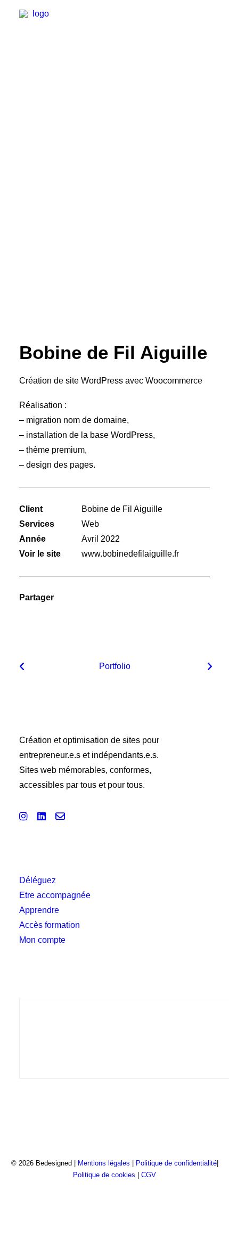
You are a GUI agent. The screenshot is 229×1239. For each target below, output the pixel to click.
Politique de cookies (104, 1175)
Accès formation (49, 925)
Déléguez (37, 880)
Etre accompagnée (55, 895)
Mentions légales (105, 1163)
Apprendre (39, 910)
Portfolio (114, 666)
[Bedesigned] (36, 27)
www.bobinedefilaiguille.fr (130, 553)
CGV (148, 1175)
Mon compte (42, 939)
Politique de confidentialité (176, 1163)
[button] (204, 27)
